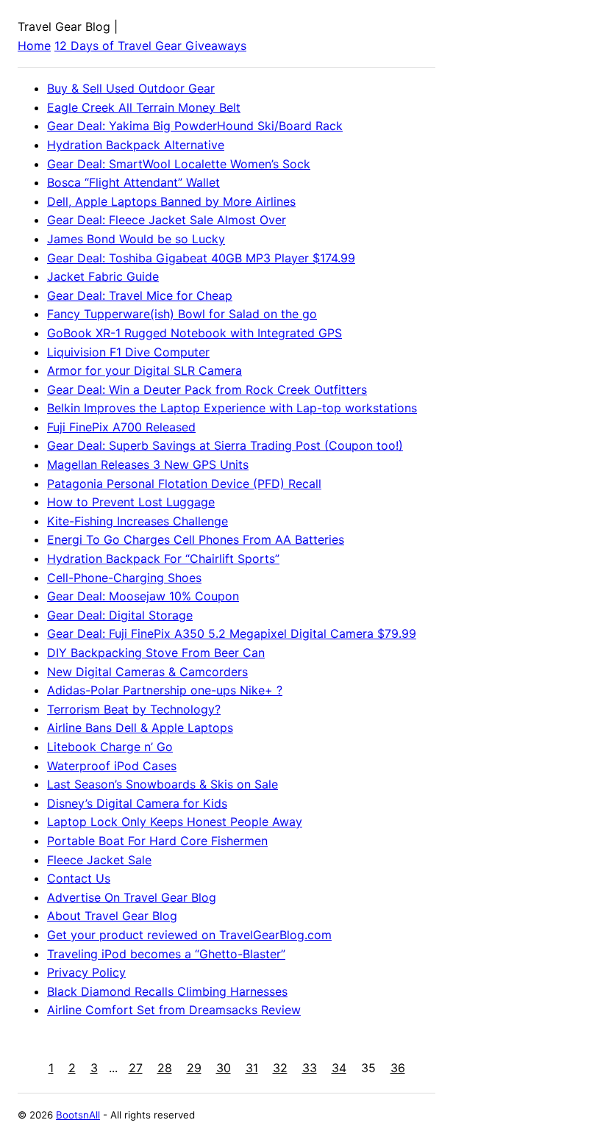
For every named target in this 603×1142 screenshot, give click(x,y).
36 (397, 1067)
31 (252, 1067)
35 (368, 1067)
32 (280, 1067)
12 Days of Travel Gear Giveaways (150, 45)
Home (34, 45)
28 (164, 1067)
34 (339, 1067)
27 (136, 1067)
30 (223, 1067)
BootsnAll (78, 1115)
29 (194, 1067)
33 (309, 1067)
